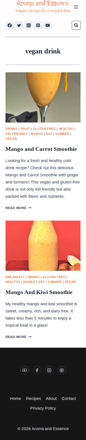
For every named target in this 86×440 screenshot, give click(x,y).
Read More (18, 208)
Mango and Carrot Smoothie (41, 149)
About (51, 398)
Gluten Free (44, 129)
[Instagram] (29, 25)
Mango (37, 134)
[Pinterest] (38, 25)
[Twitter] (19, 25)
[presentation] (43, 97)
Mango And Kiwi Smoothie (39, 292)
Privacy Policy (43, 408)
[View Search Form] (76, 25)
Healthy (66, 129)
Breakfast (15, 277)
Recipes (33, 398)
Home (15, 398)
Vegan (11, 138)
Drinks (12, 129)
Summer (62, 134)
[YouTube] (48, 25)
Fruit (25, 129)
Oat (49, 134)
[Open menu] (75, 7)
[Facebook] (10, 25)
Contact (69, 398)
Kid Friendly (17, 134)
